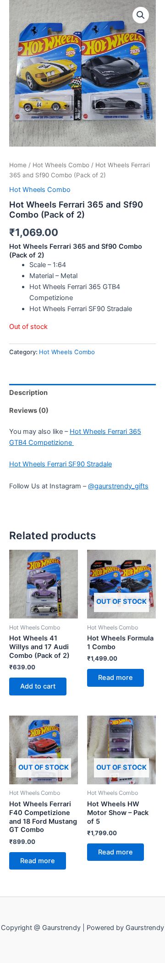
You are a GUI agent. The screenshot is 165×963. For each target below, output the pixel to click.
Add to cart (37, 686)
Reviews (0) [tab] (29, 410)
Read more (115, 677)
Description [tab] (28, 392)
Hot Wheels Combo (61, 165)
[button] (140, 15)
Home (18, 165)
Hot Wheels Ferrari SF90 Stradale (60, 464)
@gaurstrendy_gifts (118, 486)
